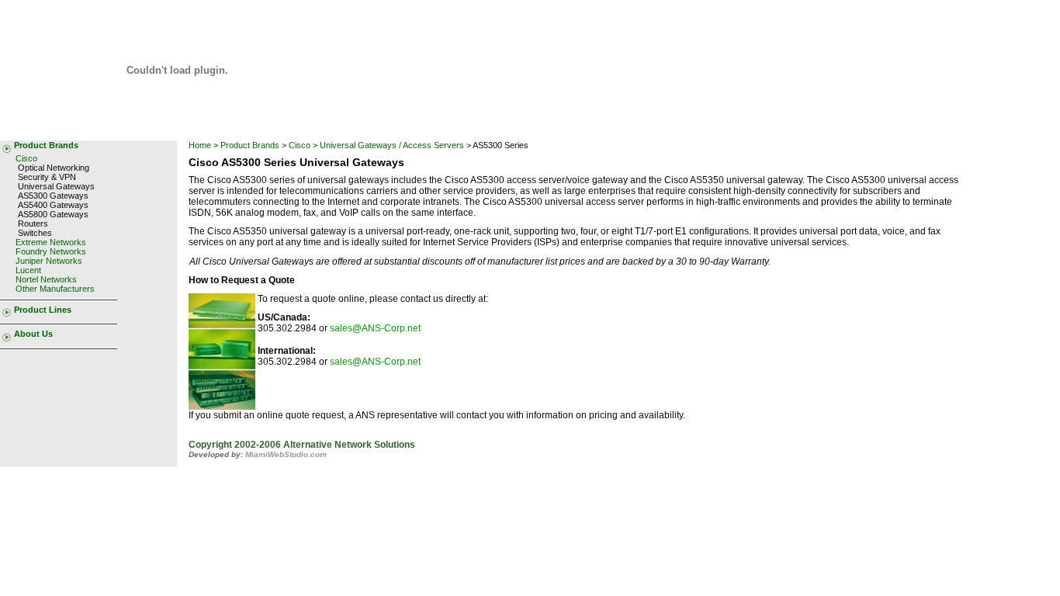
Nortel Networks (46, 279)
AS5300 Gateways (53, 195)
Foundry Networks (51, 251)
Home (200, 145)
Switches (35, 232)
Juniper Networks (49, 260)
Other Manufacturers (55, 288)
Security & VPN (47, 177)
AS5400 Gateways (53, 205)
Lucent (28, 270)
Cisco (26, 158)
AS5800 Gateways (53, 214)
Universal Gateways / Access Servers (392, 145)
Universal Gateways (56, 186)
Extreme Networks (51, 242)
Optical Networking (53, 167)
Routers (33, 223)
